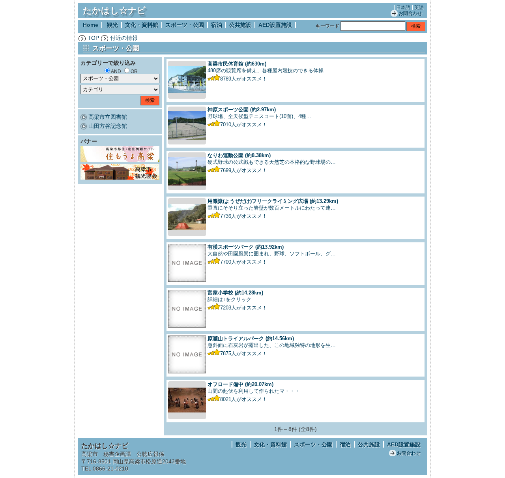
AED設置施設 (275, 25)
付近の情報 (124, 38)
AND (116, 71)
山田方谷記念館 (107, 126)
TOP (93, 38)
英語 (419, 7)
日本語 (403, 7)
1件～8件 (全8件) (295, 429)
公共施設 (240, 25)
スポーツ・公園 (184, 25)
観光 (112, 25)
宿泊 (216, 25)
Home (90, 25)
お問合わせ (410, 13)
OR (134, 71)
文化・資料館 (141, 25)
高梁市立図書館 (107, 117)
